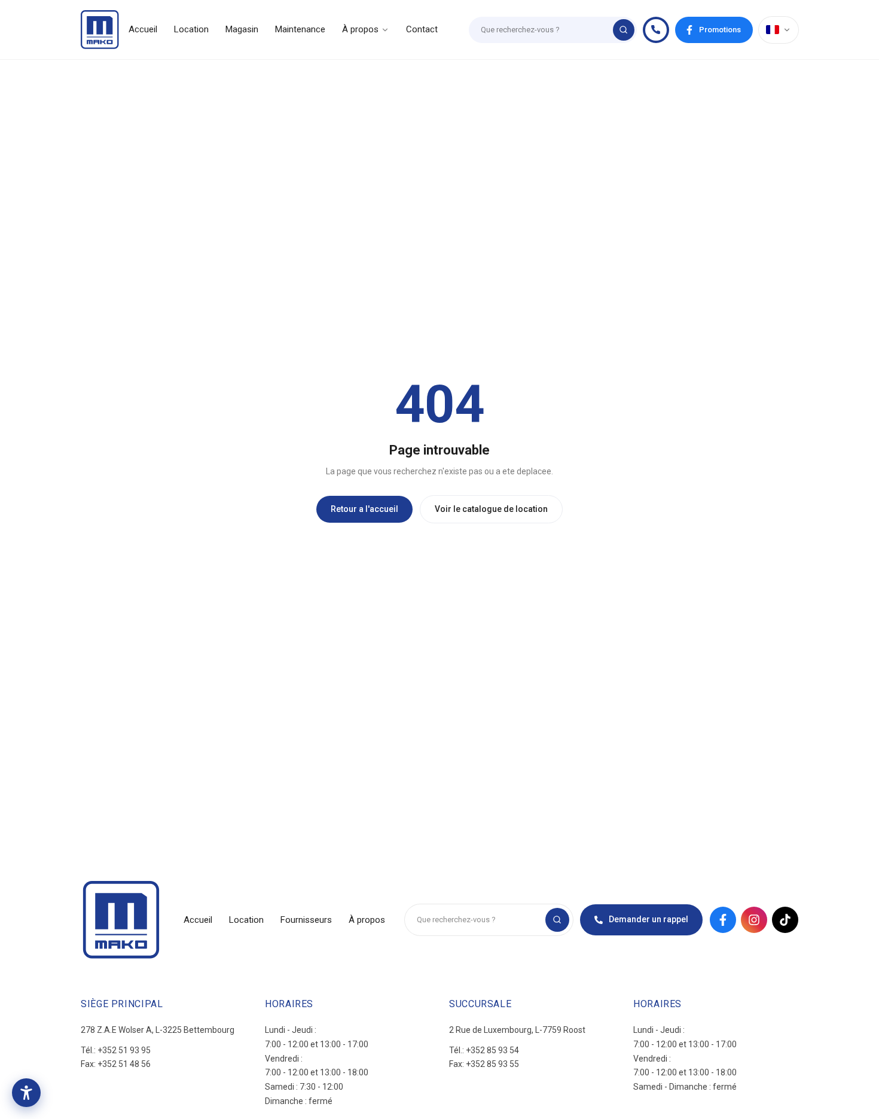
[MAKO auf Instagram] (754, 920)
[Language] (778, 30)
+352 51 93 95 (124, 1050)
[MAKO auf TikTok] (785, 920)
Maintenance (300, 29)
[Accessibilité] (26, 1092)
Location (191, 29)
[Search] (623, 30)
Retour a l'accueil (364, 509)
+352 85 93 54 (492, 1050)
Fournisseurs (306, 919)
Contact (422, 29)
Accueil (143, 29)
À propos (360, 29)
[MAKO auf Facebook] (723, 920)
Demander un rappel (648, 919)
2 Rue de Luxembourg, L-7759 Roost (517, 1030)
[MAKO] (100, 29)
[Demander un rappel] (656, 30)
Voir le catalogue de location (491, 509)
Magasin (241, 29)
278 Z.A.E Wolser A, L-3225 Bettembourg (157, 1030)
